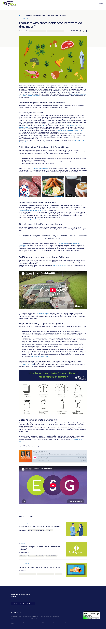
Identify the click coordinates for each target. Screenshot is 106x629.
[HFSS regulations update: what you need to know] (76, 570)
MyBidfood (32, 618)
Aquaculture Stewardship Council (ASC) (71, 130)
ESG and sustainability (37, 30)
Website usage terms (60, 622)
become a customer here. (52, 446)
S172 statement (14, 618)
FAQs (19, 616)
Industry (49, 530)
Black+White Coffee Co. (40, 168)
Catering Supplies (28, 364)
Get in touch (39, 618)
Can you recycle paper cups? (39, 356)
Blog (20, 15)
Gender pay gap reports (46, 616)
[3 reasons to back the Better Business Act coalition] (76, 529)
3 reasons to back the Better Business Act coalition (40, 527)
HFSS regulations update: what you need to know (39, 567)
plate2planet (14, 616)
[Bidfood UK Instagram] (18, 613)
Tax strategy (56, 616)
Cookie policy (50, 622)
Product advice (23, 618)
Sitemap (13, 623)
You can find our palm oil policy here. (31, 219)
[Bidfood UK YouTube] (15, 613)
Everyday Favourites (42, 313)
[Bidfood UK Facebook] (21, 613)
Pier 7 (43, 125)
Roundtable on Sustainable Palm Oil (31, 210)
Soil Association (63, 243)
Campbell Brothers (59, 265)
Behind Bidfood (51, 555)
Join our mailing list (23, 603)
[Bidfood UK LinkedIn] (11, 613)
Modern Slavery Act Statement (30, 616)
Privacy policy (42, 622)
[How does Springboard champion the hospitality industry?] (76, 549)
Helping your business (55, 30)
